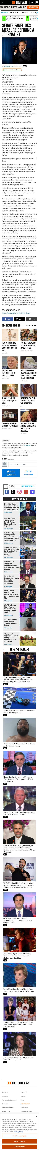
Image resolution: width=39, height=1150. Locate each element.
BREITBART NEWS (20, 1083)
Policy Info (5, 1104)
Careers (23, 1096)
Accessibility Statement (9, 1100)
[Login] (32, 2)
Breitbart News (8, 66)
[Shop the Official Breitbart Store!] (28, 486)
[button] (2, 2)
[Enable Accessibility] (37, 2)
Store (22, 1100)
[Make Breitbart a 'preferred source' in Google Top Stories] (12, 70)
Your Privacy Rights (19, 1136)
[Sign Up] (33, 7)
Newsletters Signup (26, 1111)
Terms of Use (6, 1111)
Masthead (5, 1092)
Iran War (25, 13)
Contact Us (24, 1092)
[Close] (36, 1116)
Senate (28, 313)
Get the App (24, 1107)
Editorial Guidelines (8, 1107)
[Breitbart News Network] (6, 486)
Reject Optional (19, 1141)
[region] (19, 1131)
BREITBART (21, 2)
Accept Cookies (19, 1147)
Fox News (22, 313)
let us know (27, 445)
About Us (5, 1096)
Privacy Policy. (19, 1132)
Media (4, 313)
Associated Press (12, 313)
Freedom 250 (14, 13)
